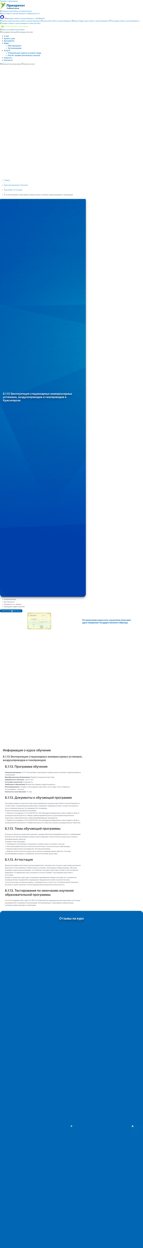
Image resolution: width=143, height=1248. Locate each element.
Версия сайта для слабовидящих (16, 26)
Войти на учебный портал (22, 11)
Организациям (14, 48)
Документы (9, 41)
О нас (6, 36)
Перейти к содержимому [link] (9, 1)
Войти (22, 30)
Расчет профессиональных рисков (24, 55)
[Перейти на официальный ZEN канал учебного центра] (90, 21)
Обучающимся (14, 46)
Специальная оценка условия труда (24, 53)
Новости (8, 58)
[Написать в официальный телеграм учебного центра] (124, 21)
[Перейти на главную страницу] (12, 9)
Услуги (7, 50)
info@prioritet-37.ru (33, 13)
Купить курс (9, 38)
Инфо (6, 43)
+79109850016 (39, 18)
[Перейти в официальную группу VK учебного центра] (56, 21)
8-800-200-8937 (35, 23)
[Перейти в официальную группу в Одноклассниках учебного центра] (20, 21)
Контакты (8, 60)
